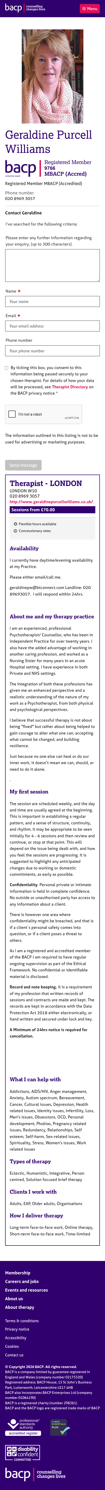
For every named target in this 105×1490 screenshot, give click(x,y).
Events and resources (26, 1290)
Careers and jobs (22, 1281)
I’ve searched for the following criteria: (41, 224)
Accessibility (15, 1337)
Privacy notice (17, 1329)
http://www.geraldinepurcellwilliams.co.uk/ (51, 501)
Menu (92, 8)
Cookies (12, 1346)
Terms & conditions (22, 1320)
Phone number (19, 340)
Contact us (14, 1355)
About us (14, 1298)
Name (11, 291)
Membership (17, 1272)
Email (11, 315)
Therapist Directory (70, 386)
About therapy (19, 1307)
